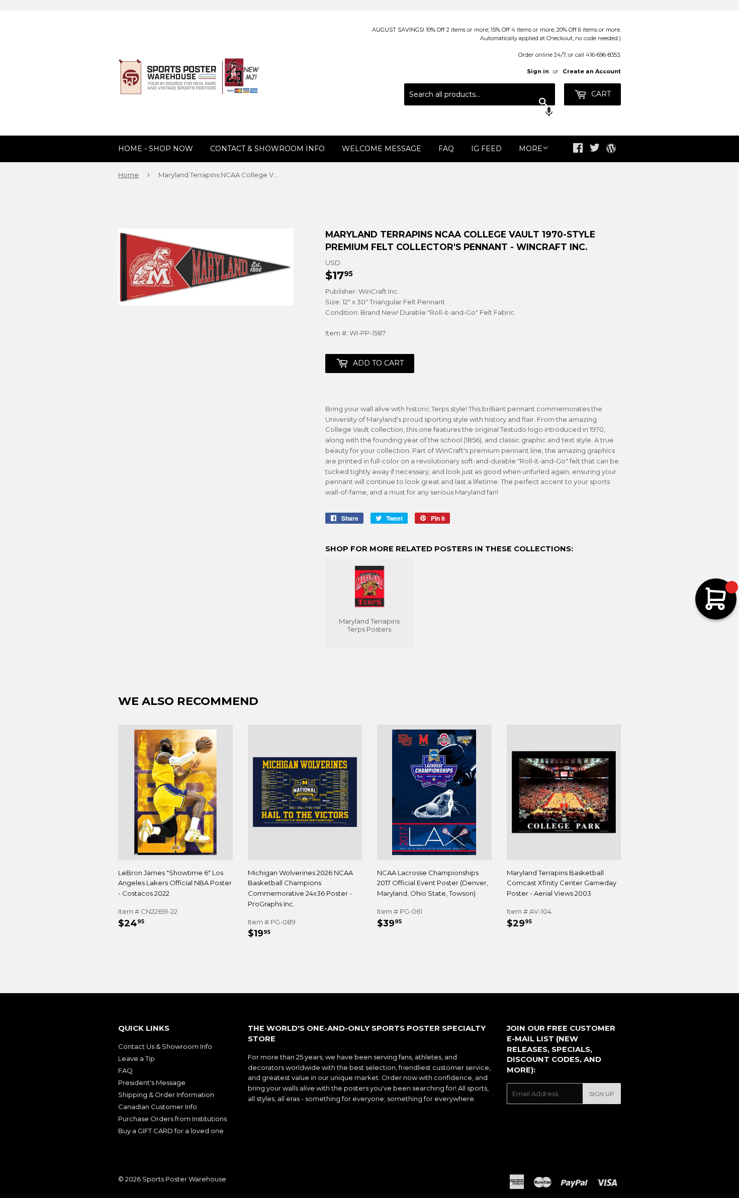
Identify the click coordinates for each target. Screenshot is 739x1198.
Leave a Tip (136, 1058)
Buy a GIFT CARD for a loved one (171, 1131)
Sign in (538, 71)
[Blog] (611, 149)
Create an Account (592, 71)
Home (128, 175)
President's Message (152, 1083)
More (530, 148)
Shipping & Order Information (166, 1095)
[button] (479, 113)
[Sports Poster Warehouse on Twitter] (595, 149)
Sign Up (601, 1094)
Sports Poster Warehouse (184, 1179)
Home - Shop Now (155, 148)
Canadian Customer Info (157, 1107)
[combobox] (479, 94)
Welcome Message (381, 148)
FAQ (446, 148)
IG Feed (486, 148)
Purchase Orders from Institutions (172, 1119)
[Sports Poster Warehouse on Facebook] (578, 149)
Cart (600, 93)
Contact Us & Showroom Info (165, 1046)
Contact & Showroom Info (267, 148)
